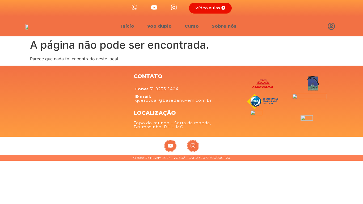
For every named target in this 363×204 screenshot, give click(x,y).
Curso (192, 26)
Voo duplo (159, 26)
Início (127, 26)
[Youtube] (170, 145)
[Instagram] (193, 145)
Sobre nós (224, 26)
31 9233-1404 (157, 88)
